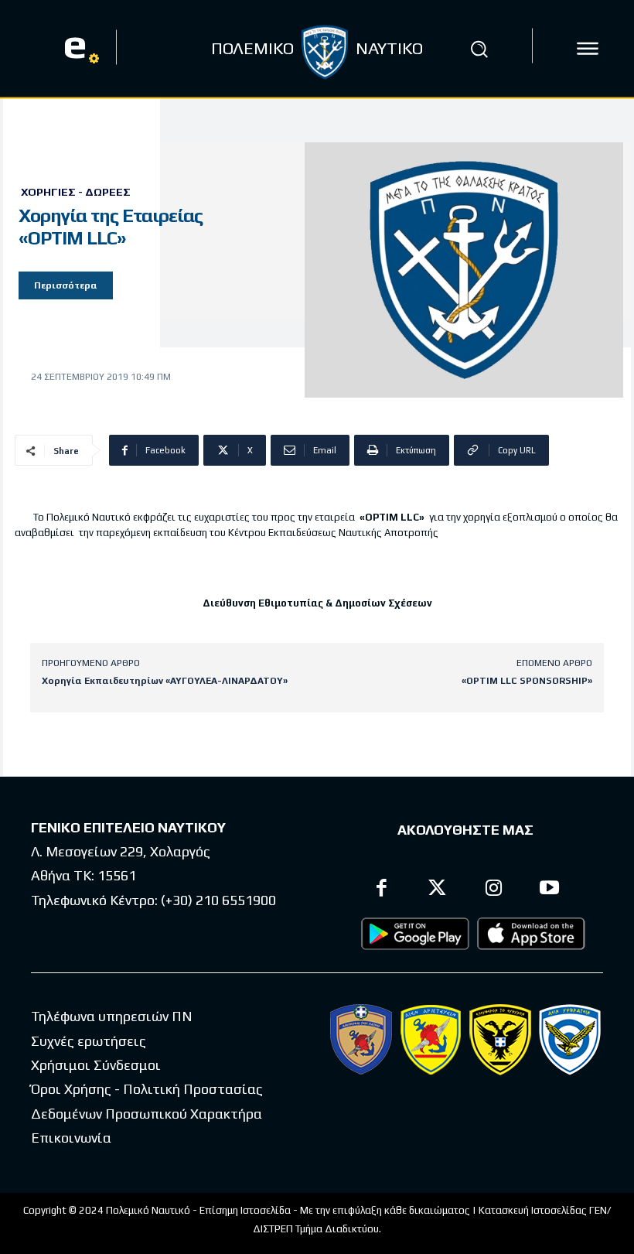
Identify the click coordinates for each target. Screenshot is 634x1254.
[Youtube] (550, 890)
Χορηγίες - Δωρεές (76, 191)
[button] (478, 49)
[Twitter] (438, 890)
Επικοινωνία (71, 1137)
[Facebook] (381, 890)
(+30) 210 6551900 (218, 900)
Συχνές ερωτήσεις (88, 1041)
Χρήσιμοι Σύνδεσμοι (96, 1065)
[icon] (587, 49)
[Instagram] (493, 890)
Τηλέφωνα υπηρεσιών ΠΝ (112, 1016)
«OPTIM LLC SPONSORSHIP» (527, 680)
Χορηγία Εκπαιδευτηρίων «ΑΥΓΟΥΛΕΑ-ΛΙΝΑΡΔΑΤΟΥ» (165, 680)
